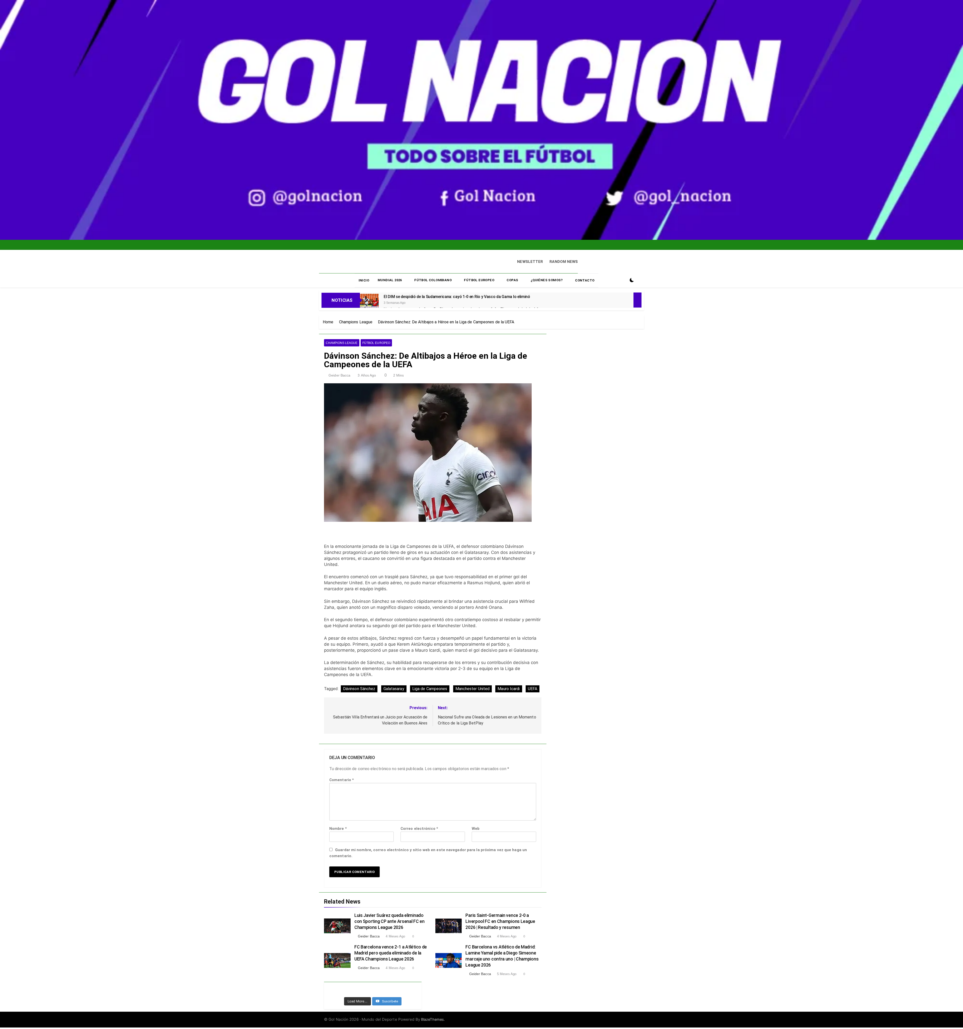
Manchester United (472, 687)
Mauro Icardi (509, 687)
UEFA (532, 687)
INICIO (364, 279)
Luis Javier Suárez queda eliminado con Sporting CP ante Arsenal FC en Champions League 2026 (389, 920)
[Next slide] (509, 243)
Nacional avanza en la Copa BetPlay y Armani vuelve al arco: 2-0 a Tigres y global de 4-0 (467, 244)
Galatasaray (393, 687)
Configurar (585, 1011)
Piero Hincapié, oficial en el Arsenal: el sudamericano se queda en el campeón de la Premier (465, 236)
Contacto (584, 279)
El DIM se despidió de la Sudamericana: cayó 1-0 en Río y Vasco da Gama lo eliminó (466, 240)
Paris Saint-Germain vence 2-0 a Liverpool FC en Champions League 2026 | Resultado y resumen (500, 920)
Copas (512, 279)
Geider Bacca (339, 374)
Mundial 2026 (390, 279)
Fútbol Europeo (479, 279)
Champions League (342, 342)
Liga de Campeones (429, 687)
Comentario (341, 779)
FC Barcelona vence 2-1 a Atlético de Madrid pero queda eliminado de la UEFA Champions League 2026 (390, 951)
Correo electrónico (419, 827)
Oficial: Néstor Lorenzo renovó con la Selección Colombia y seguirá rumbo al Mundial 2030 (472, 248)
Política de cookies (475, 1017)
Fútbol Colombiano (433, 279)
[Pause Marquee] (637, 299)
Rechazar (554, 1011)
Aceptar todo (523, 1011)
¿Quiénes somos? (547, 279)
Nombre (338, 827)
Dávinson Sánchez (359, 687)
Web (475, 827)
